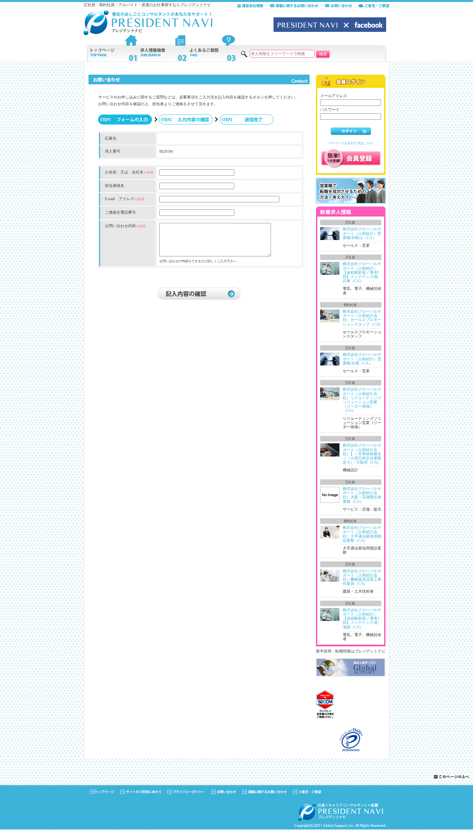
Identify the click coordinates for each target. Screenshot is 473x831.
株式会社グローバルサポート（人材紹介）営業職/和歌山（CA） (362, 233)
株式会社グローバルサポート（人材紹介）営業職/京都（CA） (362, 358)
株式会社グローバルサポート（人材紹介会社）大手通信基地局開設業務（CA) (362, 534)
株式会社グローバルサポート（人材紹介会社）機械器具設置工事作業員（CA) (362, 577)
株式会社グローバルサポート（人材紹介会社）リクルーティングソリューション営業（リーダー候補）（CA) (362, 400)
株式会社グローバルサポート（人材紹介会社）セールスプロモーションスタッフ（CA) (362, 318)
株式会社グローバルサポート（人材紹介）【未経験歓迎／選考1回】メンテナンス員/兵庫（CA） (362, 272)
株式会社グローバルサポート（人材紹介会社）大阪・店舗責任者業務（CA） (362, 495)
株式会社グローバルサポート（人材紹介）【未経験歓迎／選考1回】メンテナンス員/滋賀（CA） (362, 618)
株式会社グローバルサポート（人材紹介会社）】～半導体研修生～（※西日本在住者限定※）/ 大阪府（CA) (362, 454)
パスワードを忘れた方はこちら (350, 143)
